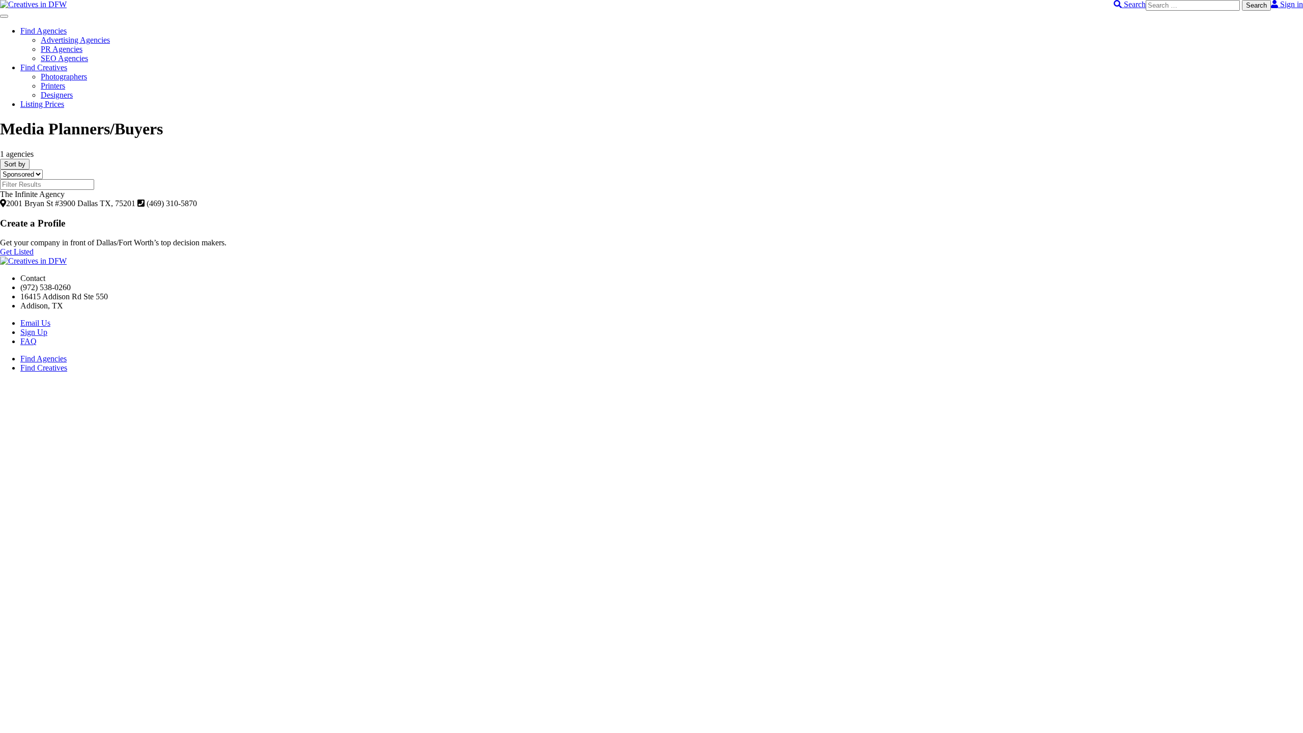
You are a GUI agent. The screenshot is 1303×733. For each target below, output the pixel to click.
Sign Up (33, 332)
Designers (57, 95)
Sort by (14, 164)
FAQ (28, 341)
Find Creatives (43, 67)
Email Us (35, 323)
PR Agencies (61, 49)
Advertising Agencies (75, 40)
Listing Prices (42, 104)
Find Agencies (43, 30)
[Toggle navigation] (4, 16)
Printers (53, 85)
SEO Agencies (64, 58)
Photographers (64, 76)
